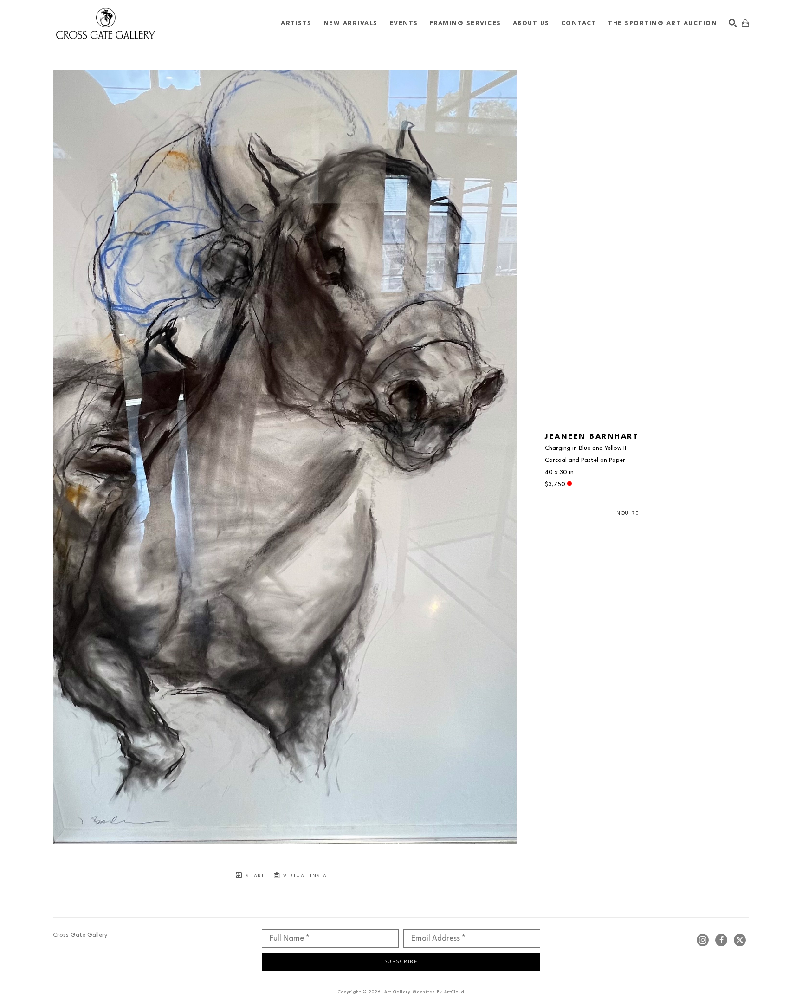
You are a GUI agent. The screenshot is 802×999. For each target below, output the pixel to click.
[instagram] (703, 940)
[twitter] (740, 940)
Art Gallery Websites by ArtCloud (424, 992)
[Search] (733, 23)
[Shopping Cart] (745, 23)
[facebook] (721, 940)
